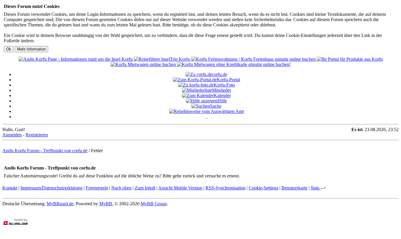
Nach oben (121, 187)
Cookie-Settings (263, 187)
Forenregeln (97, 187)
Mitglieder (221, 90)
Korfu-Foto (224, 84)
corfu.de (219, 74)
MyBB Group (154, 203)
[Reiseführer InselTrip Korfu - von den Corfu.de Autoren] (162, 59)
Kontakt (9, 187)
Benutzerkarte (294, 187)
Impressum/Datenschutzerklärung (51, 187)
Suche (215, 106)
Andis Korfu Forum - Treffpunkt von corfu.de (44, 150)
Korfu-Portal (228, 79)
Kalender (222, 95)
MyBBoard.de (60, 203)
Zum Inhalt (145, 187)
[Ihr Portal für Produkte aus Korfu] (350, 59)
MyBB (105, 203)
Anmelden (12, 134)
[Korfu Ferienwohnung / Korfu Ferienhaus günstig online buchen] (254, 59)
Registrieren (37, 134)
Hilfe (222, 100)
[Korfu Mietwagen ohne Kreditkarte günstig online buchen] (234, 64)
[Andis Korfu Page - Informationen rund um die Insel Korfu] (76, 59)
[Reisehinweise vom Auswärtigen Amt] (206, 111)
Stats (316, 187)
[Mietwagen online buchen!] (144, 64)
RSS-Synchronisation (225, 187)
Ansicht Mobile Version (180, 187)
